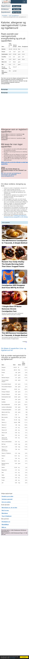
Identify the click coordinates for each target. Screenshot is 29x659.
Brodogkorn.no (6, 521)
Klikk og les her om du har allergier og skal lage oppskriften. (14, 163)
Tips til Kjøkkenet (6, 516)
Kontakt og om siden (7, 496)
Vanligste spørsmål (7, 499)
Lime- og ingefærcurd (14, 15)
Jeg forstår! (24, 657)
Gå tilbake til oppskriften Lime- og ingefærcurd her (13, 349)
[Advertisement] (14, 108)
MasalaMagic (5, 524)
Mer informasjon (12, 657)
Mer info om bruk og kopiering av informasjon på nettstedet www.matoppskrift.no (11, 174)
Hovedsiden (4, 15)
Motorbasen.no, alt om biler (9, 507)
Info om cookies (6, 502)
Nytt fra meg (5, 510)
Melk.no (4, 527)
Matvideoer (5, 513)
